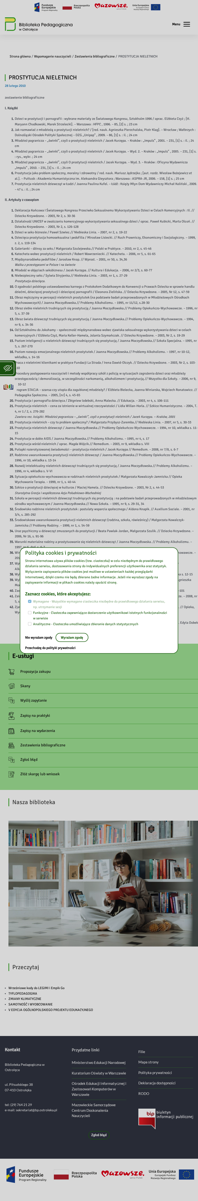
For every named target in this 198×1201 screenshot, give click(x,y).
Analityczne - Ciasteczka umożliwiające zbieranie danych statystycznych (85, 624)
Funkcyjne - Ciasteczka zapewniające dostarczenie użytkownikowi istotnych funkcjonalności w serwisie (100, 615)
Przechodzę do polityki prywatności (50, 648)
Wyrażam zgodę (72, 637)
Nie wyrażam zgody (39, 637)
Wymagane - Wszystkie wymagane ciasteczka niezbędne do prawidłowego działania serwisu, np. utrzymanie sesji (99, 604)
